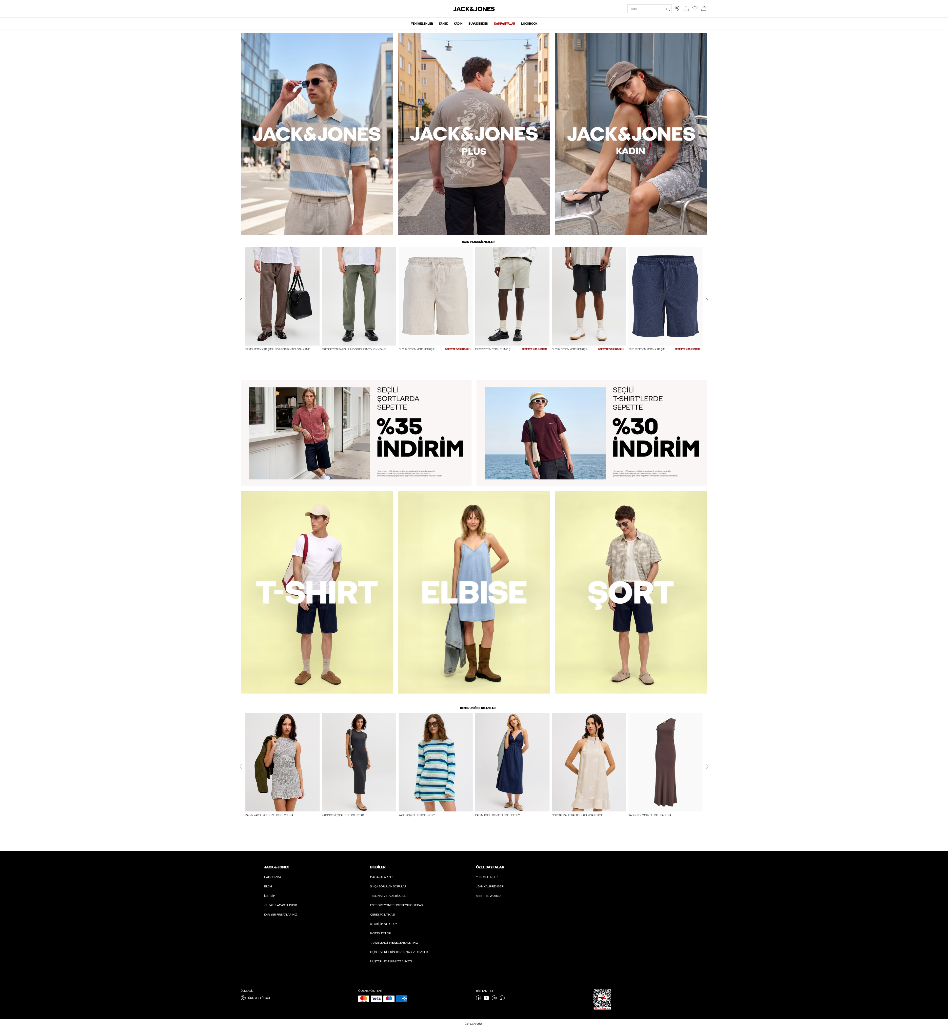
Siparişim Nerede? (383, 924)
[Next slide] (707, 300)
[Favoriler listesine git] (694, 10)
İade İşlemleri (380, 933)
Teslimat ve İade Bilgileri (389, 896)
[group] (282, 309)
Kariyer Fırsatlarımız (280, 914)
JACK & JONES (276, 867)
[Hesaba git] (686, 9)
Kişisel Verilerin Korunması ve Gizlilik (399, 952)
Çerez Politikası (382, 914)
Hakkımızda (272, 877)
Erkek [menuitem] (443, 23)
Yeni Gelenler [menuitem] (422, 23)
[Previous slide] (241, 300)
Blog (268, 886)
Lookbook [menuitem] (529, 23)
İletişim (269, 896)
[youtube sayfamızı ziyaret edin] (486, 999)
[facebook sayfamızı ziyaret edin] (478, 999)
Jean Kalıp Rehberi (490, 886)
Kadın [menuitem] (458, 23)
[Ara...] (668, 8)
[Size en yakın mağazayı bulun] (677, 10)
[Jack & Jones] (474, 10)
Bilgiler (377, 867)
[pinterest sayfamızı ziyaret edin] (502, 999)
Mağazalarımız (381, 877)
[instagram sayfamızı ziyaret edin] (494, 999)
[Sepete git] (703, 9)
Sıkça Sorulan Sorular (388, 886)
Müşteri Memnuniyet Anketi (391, 961)
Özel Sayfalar (490, 867)
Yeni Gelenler (487, 877)
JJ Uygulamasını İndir (280, 905)
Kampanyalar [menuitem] (504, 23)
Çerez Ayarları (474, 1023)
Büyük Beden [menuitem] (478, 23)
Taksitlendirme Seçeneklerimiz (394, 942)
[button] (282, 296)
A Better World (488, 896)
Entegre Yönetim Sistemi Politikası (396, 905)
